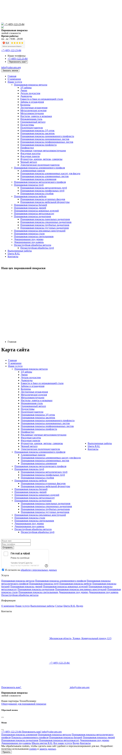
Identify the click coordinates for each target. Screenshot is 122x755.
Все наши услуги (62, 743)
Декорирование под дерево (28, 239)
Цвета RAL (14, 253)
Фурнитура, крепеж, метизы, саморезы (41, 159)
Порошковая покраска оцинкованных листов (44, 139)
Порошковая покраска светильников (34, 236)
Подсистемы (27, 124)
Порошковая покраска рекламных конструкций (39, 230)
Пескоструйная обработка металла (32, 245)
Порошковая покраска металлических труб (43, 187)
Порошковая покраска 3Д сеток (37, 130)
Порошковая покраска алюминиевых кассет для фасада (50, 173)
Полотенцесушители (31, 127)
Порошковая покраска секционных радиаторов (45, 222)
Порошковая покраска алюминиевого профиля (39, 167)
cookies (33, 749)
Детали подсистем (30, 93)
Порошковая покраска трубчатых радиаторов (44, 225)
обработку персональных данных (39, 570)
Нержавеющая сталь (31, 119)
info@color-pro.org (11, 67)
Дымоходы (26, 96)
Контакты (13, 256)
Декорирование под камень (29, 242)
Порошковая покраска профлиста (38, 144)
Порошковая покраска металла (30, 84)
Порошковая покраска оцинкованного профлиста (47, 136)
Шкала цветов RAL (42, 743)
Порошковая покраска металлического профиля (40, 182)
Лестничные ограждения (33, 107)
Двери (23, 90)
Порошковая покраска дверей (30, 207)
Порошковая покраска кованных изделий (36, 210)
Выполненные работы (20, 250)
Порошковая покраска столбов (37, 193)
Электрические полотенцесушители (40, 165)
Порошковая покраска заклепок (37, 133)
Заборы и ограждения (32, 102)
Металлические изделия (33, 110)
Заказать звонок (10, 70)
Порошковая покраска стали (29, 233)
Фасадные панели (30, 156)
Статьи (59, 606)
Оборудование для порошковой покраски (23, 704)
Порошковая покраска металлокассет (34, 213)
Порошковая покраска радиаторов (32, 216)
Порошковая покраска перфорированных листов (46, 142)
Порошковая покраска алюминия (38, 179)
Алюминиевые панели (32, 170)
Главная (12, 76)
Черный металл (28, 162)
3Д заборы (26, 87)
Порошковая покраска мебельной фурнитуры (45, 202)
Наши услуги (15, 81)
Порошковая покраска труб (29, 185)
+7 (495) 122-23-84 (14, 24)
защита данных (47, 749)
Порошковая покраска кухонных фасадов (42, 199)
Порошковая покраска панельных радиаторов (45, 219)
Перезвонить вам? (18, 62)
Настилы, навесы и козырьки (36, 116)
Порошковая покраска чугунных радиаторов (44, 227)
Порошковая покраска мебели (30, 196)
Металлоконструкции (32, 113)
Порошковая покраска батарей (30, 205)
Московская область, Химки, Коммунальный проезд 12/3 (80, 638)
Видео (79, 606)
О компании (14, 79)
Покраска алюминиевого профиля (29, 737)
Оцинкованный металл (32, 122)
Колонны (25, 104)
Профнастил (27, 147)
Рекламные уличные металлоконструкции (43, 150)
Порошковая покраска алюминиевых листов (44, 176)
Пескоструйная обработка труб (37, 248)
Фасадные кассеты (30, 153)
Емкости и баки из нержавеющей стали (41, 99)
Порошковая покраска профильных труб (42, 190)
